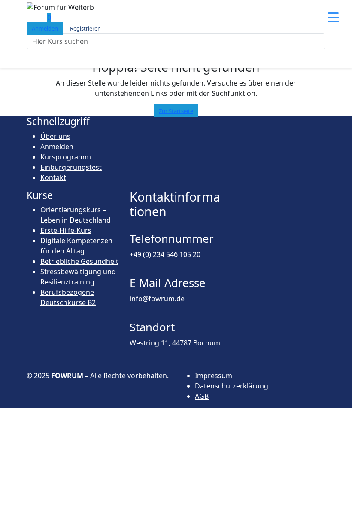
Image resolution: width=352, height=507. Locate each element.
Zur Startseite (176, 111)
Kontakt (53, 177)
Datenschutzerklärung (231, 386)
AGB (202, 396)
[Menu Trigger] (333, 17)
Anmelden (45, 28)
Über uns (55, 136)
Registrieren (85, 28)
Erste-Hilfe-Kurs (65, 230)
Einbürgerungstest (71, 167)
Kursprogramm (65, 157)
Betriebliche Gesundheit (79, 261)
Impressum (213, 375)
